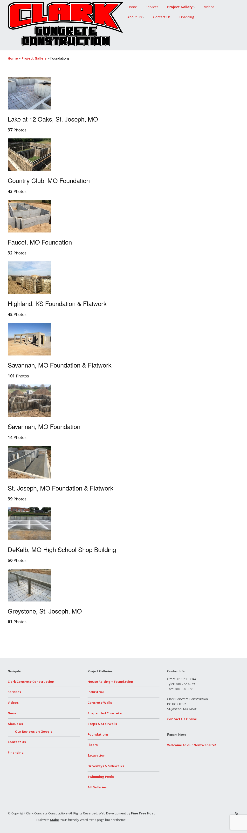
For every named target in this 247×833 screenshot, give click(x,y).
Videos (209, 7)
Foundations (98, 734)
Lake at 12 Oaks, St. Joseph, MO (53, 118)
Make (54, 820)
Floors (93, 745)
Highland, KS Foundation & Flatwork (57, 303)
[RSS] (236, 814)
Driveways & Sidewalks (106, 766)
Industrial (96, 692)
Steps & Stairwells (102, 724)
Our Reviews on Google (33, 731)
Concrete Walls (100, 702)
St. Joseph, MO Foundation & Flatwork (60, 487)
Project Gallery (180, 7)
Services (152, 7)
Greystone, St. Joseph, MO (45, 610)
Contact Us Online (182, 719)
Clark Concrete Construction (31, 681)
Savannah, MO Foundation (44, 426)
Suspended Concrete (105, 713)
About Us (134, 17)
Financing (186, 17)
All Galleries (97, 787)
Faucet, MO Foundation (40, 241)
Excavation (96, 755)
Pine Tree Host (143, 813)
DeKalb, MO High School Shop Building (62, 549)
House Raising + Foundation (110, 681)
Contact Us (162, 17)
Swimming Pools (101, 776)
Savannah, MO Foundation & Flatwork (59, 364)
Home (132, 7)
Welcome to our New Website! (191, 745)
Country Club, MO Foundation (49, 180)
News (12, 713)
